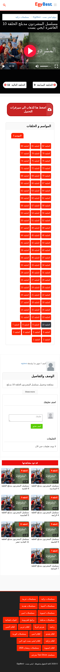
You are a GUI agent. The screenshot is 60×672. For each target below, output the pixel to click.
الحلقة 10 (46, 325)
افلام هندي (50, 634)
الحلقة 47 (25, 228)
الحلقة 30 (36, 272)
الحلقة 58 (46, 205)
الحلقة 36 (36, 258)
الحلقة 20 (25, 295)
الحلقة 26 (25, 280)
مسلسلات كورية (19, 634)
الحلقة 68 (25, 176)
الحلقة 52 (46, 220)
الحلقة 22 (46, 295)
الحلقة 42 (36, 243)
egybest (24, 363)
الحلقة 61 (46, 198)
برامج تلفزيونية (28, 620)
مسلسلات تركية (22, 17)
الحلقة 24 (36, 287)
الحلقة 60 (36, 198)
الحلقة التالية (15, 84)
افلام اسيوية (49, 648)
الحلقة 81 (36, 146)
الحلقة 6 (46, 332)
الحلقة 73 (46, 168)
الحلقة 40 (46, 250)
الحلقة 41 (25, 243)
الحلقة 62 (25, 191)
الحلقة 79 (46, 153)
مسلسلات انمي (27, 613)
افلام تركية (50, 641)
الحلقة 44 (25, 235)
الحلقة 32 (25, 265)
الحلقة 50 (25, 220)
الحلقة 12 (36, 317)
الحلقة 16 (46, 310)
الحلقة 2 (46, 339)
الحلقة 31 (46, 272)
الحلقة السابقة (44, 84)
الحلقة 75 (36, 161)
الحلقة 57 (36, 205)
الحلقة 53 (25, 213)
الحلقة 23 (25, 287)
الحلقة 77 (25, 153)
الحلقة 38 (25, 250)
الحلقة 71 (25, 168)
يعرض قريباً (39, 627)
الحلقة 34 (46, 265)
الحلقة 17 (25, 302)
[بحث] (4, 5)
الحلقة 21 (36, 295)
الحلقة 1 (36, 339)
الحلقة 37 (46, 258)
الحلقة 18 (36, 302)
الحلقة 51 (36, 220)
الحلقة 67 (46, 183)
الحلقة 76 (46, 161)
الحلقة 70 (46, 176)
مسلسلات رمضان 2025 (29, 648)
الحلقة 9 (35, 325)
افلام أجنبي (10, 627)
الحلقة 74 (25, 161)
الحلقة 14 (25, 310)
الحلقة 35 (25, 258)
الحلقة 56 (25, 205)
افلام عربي (24, 627)
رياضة (52, 627)
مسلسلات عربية (29, 599)
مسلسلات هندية (28, 606)
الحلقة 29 (25, 272)
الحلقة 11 (25, 317)
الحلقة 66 (36, 183)
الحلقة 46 (46, 235)
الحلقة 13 (46, 317)
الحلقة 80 (25, 146)
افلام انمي (36, 634)
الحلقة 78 (36, 153)
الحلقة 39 (36, 250)
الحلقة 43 (46, 243)
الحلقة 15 (36, 310)
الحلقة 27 (36, 280)
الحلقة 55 (46, 213)
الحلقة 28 (46, 280)
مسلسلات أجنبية (48, 606)
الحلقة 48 (36, 228)
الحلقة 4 (26, 332)
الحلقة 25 (46, 287)
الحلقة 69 (36, 176)
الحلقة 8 (25, 325)
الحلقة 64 (46, 191)
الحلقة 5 (36, 332)
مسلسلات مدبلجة (47, 620)
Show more (30, 392)
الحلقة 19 (46, 302)
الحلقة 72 (36, 168)
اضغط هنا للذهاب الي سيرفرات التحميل (28, 109)
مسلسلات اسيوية (47, 613)
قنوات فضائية (10, 620)
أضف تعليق (36, 426)
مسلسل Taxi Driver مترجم (43, 655)
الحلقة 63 (36, 191)
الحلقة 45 (36, 235)
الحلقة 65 (25, 183)
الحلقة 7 (15, 325)
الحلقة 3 (16, 332)
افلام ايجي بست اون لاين (29, 641)
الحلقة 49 (46, 228)
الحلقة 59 (25, 198)
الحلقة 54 (36, 213)
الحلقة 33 (36, 265)
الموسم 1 (17, 135)
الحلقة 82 (46, 146)
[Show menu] (55, 4)
